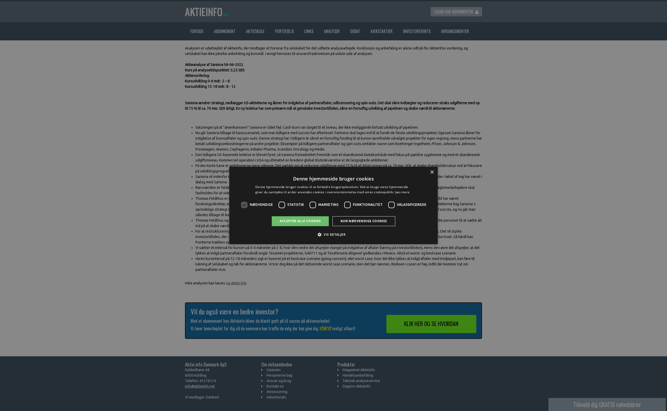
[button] (333, 235)
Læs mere (402, 192)
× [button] (432, 172)
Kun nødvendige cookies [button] (364, 221)
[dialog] (333, 205)
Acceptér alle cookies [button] (300, 221)
